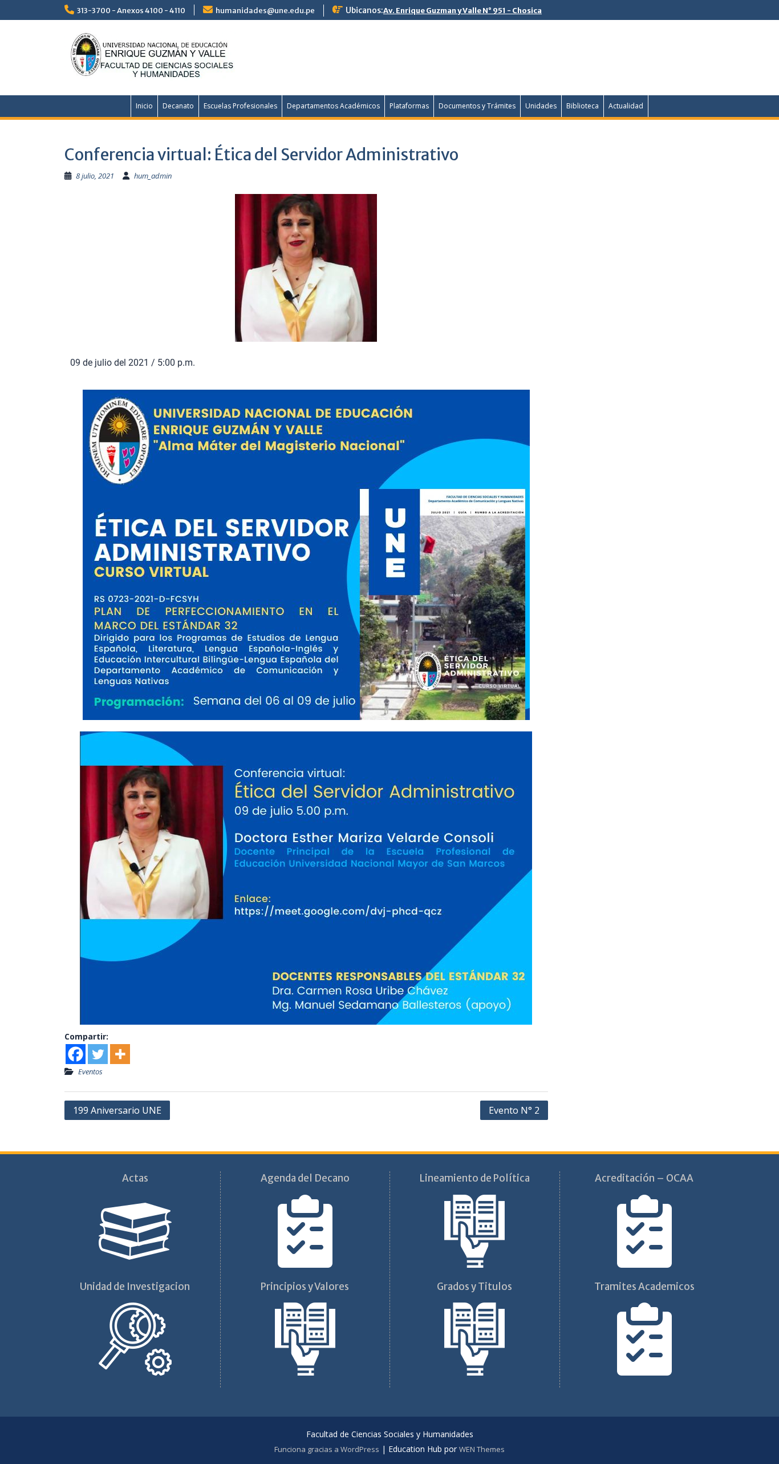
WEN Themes (482, 1449)
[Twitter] (98, 1054)
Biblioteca (582, 106)
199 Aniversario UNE (117, 1110)
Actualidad (625, 106)
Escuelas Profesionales (240, 106)
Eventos (90, 1071)
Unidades (541, 106)
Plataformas (409, 106)
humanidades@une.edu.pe (265, 10)
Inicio (144, 106)
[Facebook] (76, 1054)
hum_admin (153, 176)
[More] (120, 1054)
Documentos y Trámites (477, 106)
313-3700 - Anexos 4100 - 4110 (131, 10)
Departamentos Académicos (333, 106)
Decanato (178, 106)
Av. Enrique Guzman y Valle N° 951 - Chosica (462, 10)
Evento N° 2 (514, 1110)
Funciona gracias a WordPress (326, 1449)
